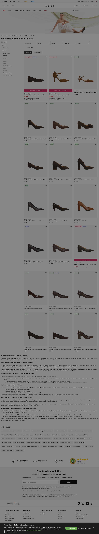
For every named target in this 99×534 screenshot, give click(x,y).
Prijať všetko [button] (71, 528)
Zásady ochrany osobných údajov (33, 530)
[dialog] (49, 267)
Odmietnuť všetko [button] (86, 528)
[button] (33, 532)
